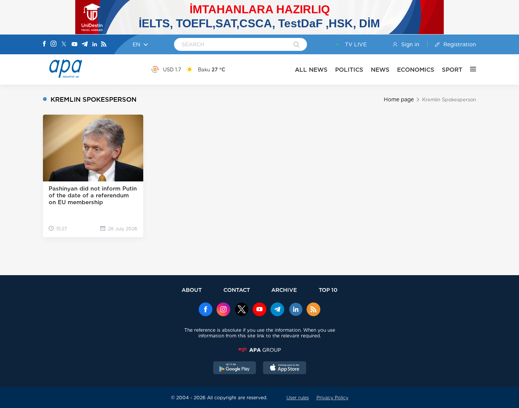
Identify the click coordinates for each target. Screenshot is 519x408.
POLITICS (349, 69)
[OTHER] (469, 69)
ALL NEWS (311, 69)
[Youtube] (74, 44)
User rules (297, 397)
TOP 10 (328, 290)
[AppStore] (284, 368)
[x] (241, 310)
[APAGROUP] (259, 350)
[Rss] (103, 44)
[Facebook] (44, 44)
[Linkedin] (94, 44)
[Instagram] (54, 44)
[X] (64, 44)
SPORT (452, 69)
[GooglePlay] (234, 368)
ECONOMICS (415, 69)
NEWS (380, 69)
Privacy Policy (332, 397)
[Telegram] (85, 44)
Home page (399, 99)
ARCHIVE (284, 290)
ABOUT (192, 290)
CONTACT (236, 290)
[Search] (296, 45)
